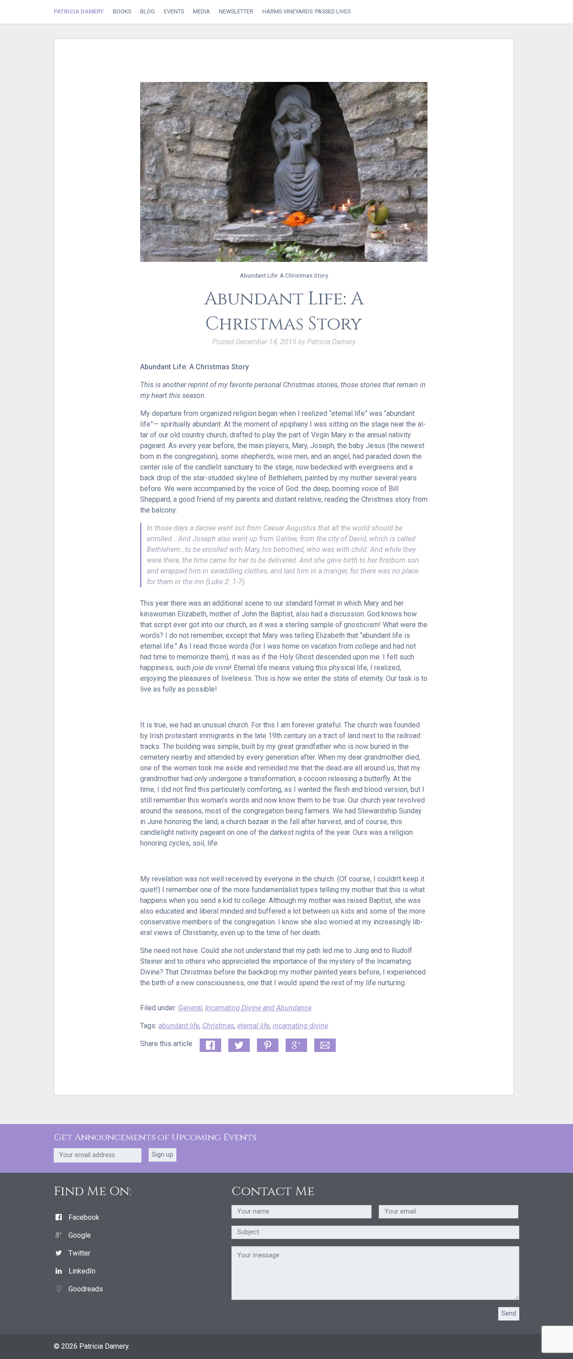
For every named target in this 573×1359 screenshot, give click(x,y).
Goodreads (85, 1289)
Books (122, 12)
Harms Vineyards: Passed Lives (306, 12)
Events (174, 12)
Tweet (237, 1043)
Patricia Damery (79, 11)
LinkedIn (81, 1271)
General (190, 1008)
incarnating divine (300, 1025)
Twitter (79, 1253)
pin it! (265, 1043)
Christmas (218, 1025)
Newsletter (236, 12)
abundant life (178, 1025)
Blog (147, 12)
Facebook (83, 1217)
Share (208, 1043)
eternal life (253, 1025)
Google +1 (296, 1045)
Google (79, 1235)
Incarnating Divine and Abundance (258, 1008)
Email (323, 1043)
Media (201, 12)
